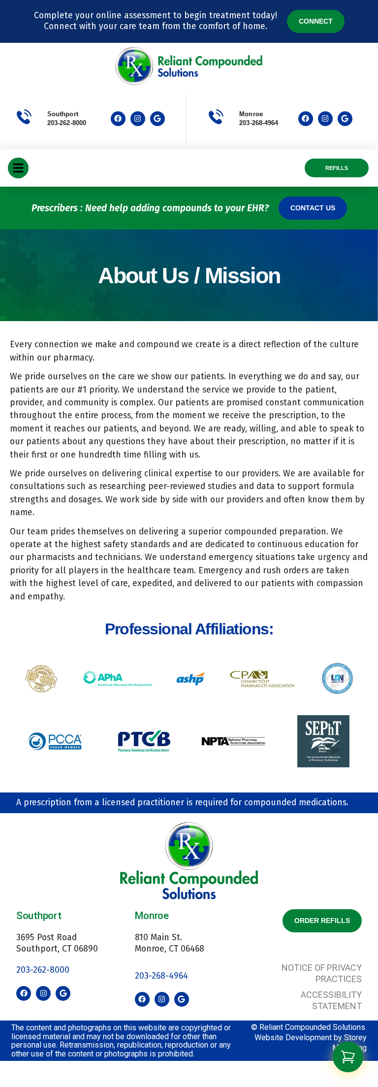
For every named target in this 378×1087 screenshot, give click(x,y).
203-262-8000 (66, 123)
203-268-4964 (161, 976)
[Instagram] (137, 118)
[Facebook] (118, 118)
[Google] (157, 118)
